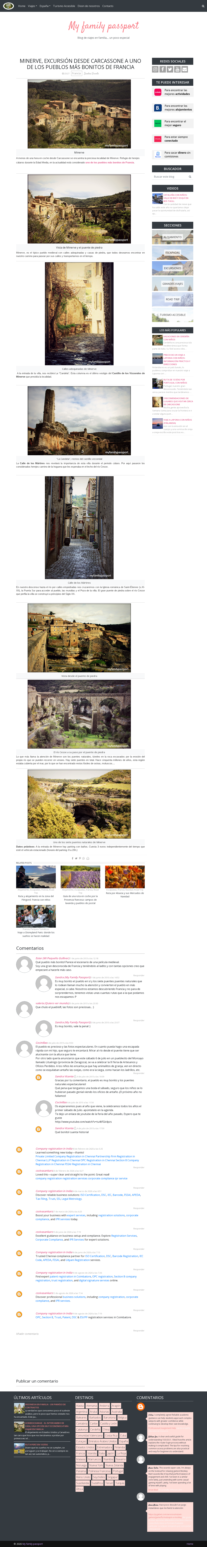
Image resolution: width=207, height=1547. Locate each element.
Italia (102, 1453)
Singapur (113, 1477)
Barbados (95, 1417)
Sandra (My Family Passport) (72, 977)
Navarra (120, 1459)
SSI (58, 1199)
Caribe (94, 1423)
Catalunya (81, 1429)
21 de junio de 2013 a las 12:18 (83, 958)
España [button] (44, 6)
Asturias (104, 1411)
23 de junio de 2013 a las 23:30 (83, 1003)
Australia (117, 1411)
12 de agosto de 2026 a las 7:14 (67, 1293)
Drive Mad (153, 1489)
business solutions (74, 1297)
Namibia (108, 1459)
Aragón (116, 1405)
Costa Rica (111, 1435)
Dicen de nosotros (89, 6)
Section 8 (47, 1317)
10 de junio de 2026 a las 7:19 (67, 1232)
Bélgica (122, 1417)
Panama (81, 1471)
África (79, 1489)
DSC (103, 1195)
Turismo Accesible (64, 6)
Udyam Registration (78, 1260)
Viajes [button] (31, 6)
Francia (76, 73)
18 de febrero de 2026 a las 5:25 (87, 1148)
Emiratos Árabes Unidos (103, 1441)
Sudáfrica (97, 1483)
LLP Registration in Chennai (63, 1160)
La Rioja (121, 1453)
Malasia (80, 1459)
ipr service (121, 1178)
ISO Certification (90, 1195)
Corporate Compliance (49, 1239)
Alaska (80, 1405)
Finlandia (120, 1447)
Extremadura (104, 1447)
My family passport (103, 26)
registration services (75, 1178)
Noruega (81, 1465)
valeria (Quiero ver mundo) (52, 1003)
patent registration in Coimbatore (70, 1276)
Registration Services (124, 1235)
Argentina (81, 1411)
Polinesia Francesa (99, 1471)
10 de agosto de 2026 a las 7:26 (87, 1272)
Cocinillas (41, 1043)
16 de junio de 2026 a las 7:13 (86, 1252)
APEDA (136, 1195)
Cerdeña (95, 1429)
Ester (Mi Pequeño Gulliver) (52, 958)
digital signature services (94, 1280)
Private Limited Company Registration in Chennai (65, 1156)
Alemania (91, 1405)
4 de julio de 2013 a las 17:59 (90, 1128)
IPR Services (76, 1239)
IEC (109, 1195)
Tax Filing (41, 1199)
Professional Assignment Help (162, 1428)
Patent (66, 1317)
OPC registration (102, 1276)
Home (21, 6)
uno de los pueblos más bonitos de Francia (109, 162)
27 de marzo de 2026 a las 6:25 (67, 1211)
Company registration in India (54, 1148)
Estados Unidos (85, 1447)
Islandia (91, 1453)
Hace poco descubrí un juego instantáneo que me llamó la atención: (167, 1506)
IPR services (63, 1219)
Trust (52, 1199)
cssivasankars (44, 1170)
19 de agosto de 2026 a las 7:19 (87, 1313)
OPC (38, 1317)
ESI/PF (83, 1317)
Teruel (109, 1483)
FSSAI (127, 1195)
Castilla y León (108, 1423)
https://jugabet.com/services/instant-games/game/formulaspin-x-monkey (165, 1516)
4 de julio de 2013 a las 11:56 (80, 1102)
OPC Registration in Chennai (98, 1160)
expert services (76, 1215)
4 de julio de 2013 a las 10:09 (90, 1076)
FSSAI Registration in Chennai (83, 1164)
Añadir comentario (27, 1334)
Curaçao (81, 1441)
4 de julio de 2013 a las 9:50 (60, 1042)
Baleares (81, 1417)
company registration (49, 1178)
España (123, 1441)
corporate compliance (101, 1178)
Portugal (118, 1471)
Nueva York (96, 1465)
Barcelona (109, 1417)
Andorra (104, 1405)
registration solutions (111, 1215)
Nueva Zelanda (114, 1465)
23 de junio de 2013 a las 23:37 (104, 1022)
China (106, 1429)
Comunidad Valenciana (89, 1435)
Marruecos (94, 1459)
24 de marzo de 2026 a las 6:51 (86, 1191)
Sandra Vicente (64, 1076)
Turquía (119, 1483)
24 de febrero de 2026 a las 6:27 (68, 1170)
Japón (110, 1453)
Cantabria (81, 1423)
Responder (138, 1073)
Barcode (118, 1195)
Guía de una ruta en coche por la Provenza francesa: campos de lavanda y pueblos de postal (80, 900)
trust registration (62, 1280)
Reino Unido (83, 1477)
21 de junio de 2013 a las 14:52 (104, 977)
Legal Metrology (72, 1199)
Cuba (123, 1435)
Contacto (107, 6)
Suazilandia (82, 1483)
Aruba (93, 1411)
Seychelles (99, 1477)
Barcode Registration (125, 1256)
